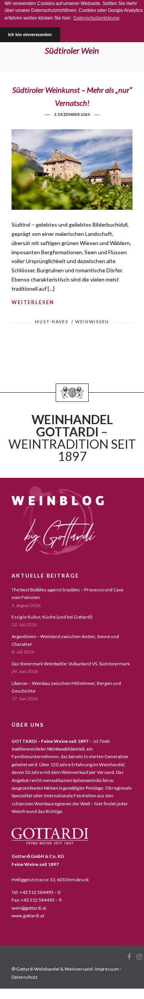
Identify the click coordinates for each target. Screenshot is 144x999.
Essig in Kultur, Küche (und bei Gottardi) (52, 617)
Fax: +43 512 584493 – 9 (36, 900)
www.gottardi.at (28, 915)
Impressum (107, 969)
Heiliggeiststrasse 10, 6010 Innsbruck (50, 879)
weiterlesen (33, 302)
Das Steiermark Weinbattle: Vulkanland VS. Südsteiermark (71, 664)
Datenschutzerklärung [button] (96, 18)
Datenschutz (25, 977)
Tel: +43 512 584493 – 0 (36, 892)
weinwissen (92, 321)
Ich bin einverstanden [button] (30, 34)
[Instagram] (139, 957)
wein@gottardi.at (29, 908)
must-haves (51, 321)
